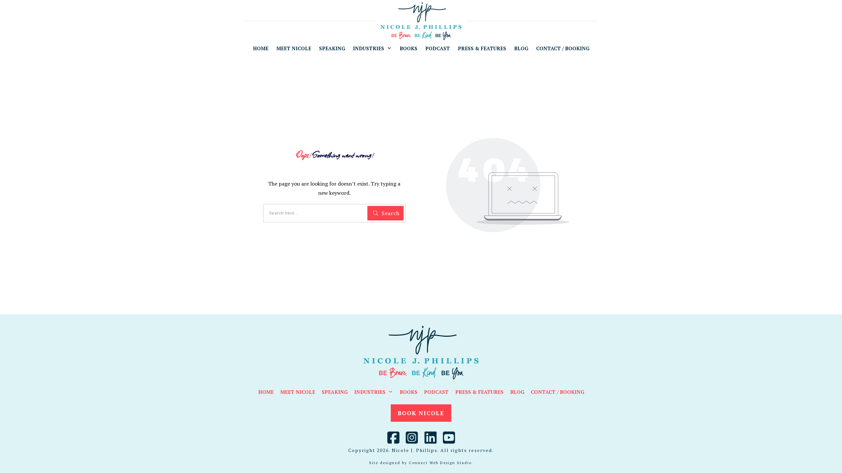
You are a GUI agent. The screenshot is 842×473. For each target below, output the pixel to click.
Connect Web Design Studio (440, 463)
